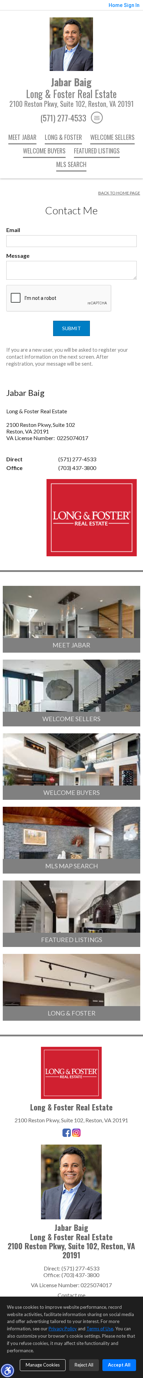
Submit (71, 328)
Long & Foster (63, 137)
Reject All (84, 1365)
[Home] (71, 43)
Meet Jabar (22, 137)
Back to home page (119, 193)
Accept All (119, 1365)
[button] (7, 1370)
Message (18, 255)
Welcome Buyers (44, 150)
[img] (97, 118)
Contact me (71, 1295)
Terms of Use (99, 1328)
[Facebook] (66, 1133)
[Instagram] (76, 1133)
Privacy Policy (63, 1328)
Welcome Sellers (112, 137)
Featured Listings (97, 150)
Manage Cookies (43, 1365)
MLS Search (71, 164)
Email (13, 229)
